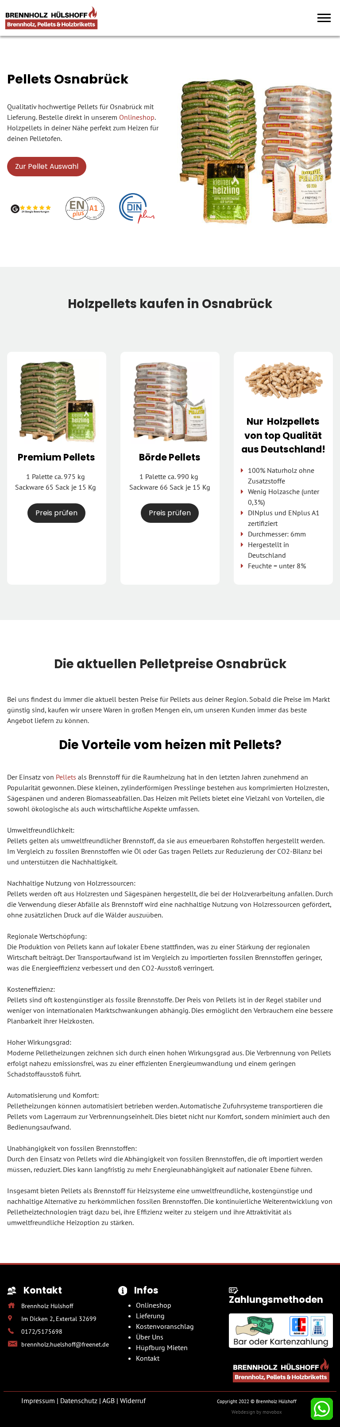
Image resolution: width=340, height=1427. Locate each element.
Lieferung (150, 1315)
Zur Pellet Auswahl (46, 166)
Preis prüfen (56, 513)
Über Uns (149, 1336)
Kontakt (147, 1358)
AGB (108, 1400)
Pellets (66, 776)
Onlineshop (137, 117)
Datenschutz (78, 1400)
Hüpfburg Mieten (162, 1347)
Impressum (38, 1400)
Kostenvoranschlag (165, 1326)
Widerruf (133, 1400)
